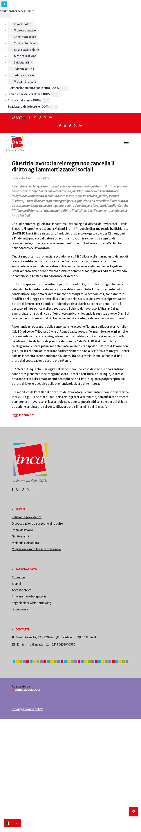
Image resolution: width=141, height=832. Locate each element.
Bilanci (16, 584)
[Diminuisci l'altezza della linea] (44, 100)
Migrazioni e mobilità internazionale (36, 549)
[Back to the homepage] (17, 143)
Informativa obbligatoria (29, 596)
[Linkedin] (80, 125)
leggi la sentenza (23, 415)
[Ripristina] (3, 15)
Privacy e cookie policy (27, 709)
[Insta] (65, 125)
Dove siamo (20, 609)
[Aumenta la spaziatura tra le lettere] (56, 107)
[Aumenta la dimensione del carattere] (58, 94)
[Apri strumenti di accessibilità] (4, 4)
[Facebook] (30, 117)
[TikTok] (40, 117)
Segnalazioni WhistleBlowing (31, 603)
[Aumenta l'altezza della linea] (48, 100)
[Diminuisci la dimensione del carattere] (54, 94)
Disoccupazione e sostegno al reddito (37, 523)
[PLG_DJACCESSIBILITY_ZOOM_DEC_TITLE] (61, 88)
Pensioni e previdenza (26, 517)
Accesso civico (22, 590)
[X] (45, 117)
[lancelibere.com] (70, 690)
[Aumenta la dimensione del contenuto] (66, 88)
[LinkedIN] (50, 117)
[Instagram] (35, 117)
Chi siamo (18, 577)
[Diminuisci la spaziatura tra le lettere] (51, 107)
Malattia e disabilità (25, 543)
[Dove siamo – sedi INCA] (133, 811)
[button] (126, 143)
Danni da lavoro (22, 530)
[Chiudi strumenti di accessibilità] (8, 15)
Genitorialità (20, 536)
